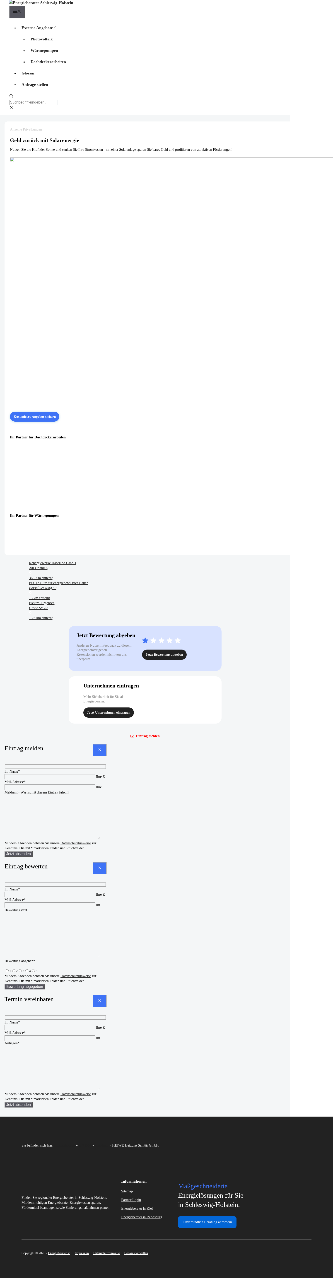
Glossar (28, 73)
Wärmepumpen (44, 50)
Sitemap (127, 1191)
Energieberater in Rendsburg (141, 1217)
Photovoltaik (42, 39)
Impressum (82, 1253)
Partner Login (131, 1200)
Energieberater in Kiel (137, 1208)
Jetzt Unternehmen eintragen (108, 712)
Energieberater (64, 1145)
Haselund (102, 1145)
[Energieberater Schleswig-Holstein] (41, 2)
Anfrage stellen (35, 84)
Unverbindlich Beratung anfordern (207, 1222)
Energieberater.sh (59, 1253)
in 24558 (85, 1145)
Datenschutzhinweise (75, 843)
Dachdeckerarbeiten (48, 61)
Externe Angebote (37, 27)
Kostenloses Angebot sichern (35, 416)
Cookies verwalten (136, 1253)
